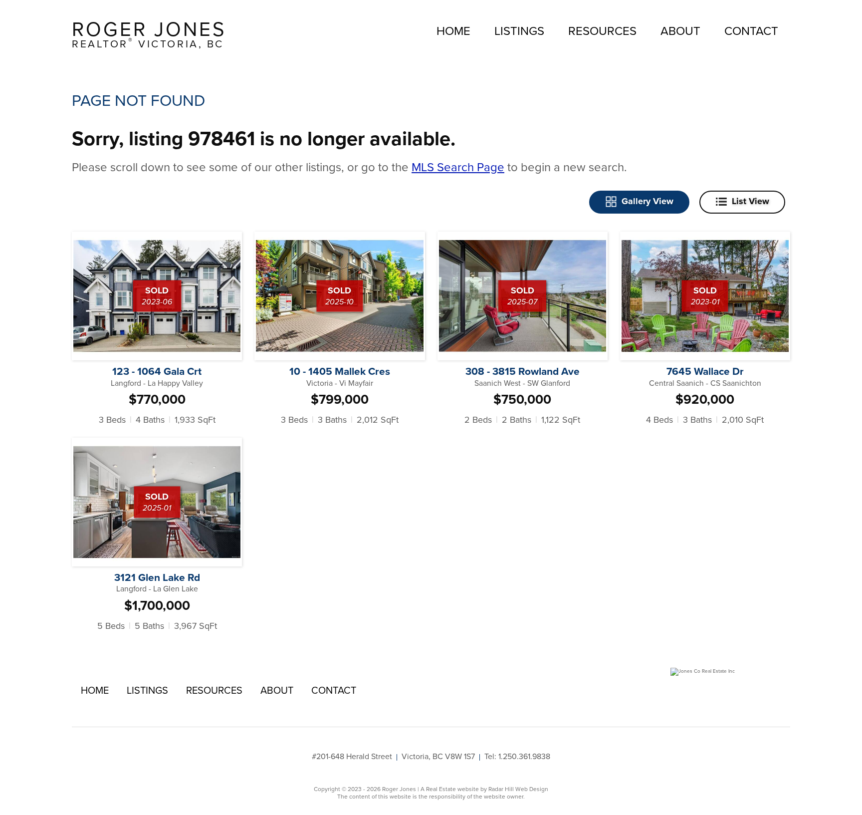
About (680, 30)
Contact (751, 30)
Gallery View (647, 201)
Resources (602, 30)
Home (453, 30)
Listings (519, 30)
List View (750, 201)
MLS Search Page (458, 166)
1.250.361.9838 (524, 756)
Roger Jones (149, 33)
